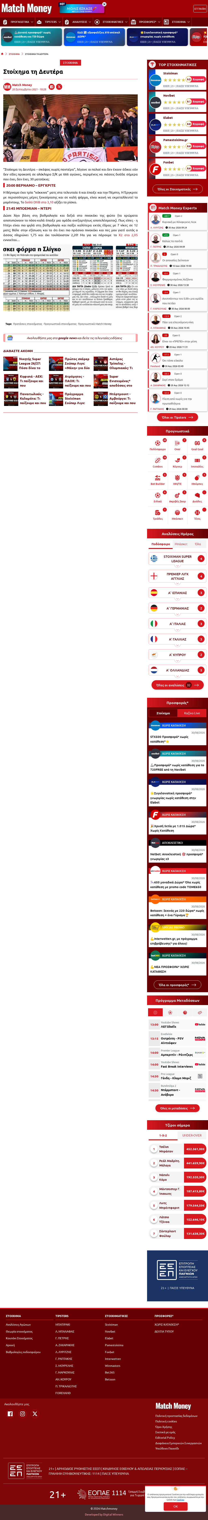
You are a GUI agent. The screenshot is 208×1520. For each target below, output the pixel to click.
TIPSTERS (61, 1316)
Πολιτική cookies (166, 1421)
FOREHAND (63, 1393)
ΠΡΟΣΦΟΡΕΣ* (164, 1316)
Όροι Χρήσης (163, 1427)
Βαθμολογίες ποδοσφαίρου (23, 1352)
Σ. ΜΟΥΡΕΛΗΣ (158, 285)
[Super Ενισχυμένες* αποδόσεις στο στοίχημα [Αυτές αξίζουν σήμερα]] (101, 381)
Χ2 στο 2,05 (128, 235)
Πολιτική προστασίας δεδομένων (176, 1415)
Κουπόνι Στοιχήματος (19, 1338)
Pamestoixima (114, 1345)
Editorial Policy (165, 1437)
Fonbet (168, 162)
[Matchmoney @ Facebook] (10, 1414)
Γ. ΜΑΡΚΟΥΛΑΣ (158, 308)
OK (175, 1506)
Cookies (180, 1499)
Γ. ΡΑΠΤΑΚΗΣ (157, 408)
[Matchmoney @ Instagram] (22, 1414)
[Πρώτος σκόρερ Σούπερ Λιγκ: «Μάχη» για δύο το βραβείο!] (56, 364)
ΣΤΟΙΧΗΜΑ (14, 54)
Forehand (155, 366)
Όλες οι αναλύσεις (173, 685)
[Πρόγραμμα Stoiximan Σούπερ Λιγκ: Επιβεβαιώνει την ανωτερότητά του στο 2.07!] (56, 399)
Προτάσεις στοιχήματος (27, 323)
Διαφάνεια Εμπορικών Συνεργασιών (178, 1443)
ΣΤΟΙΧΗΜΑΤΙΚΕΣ (116, 1316)
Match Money (22, 85)
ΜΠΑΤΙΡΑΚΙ (62, 1324)
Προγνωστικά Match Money (94, 323)
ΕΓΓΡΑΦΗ (200, 8)
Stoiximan (170, 73)
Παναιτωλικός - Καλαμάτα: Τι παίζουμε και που (33, 398)
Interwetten (113, 1358)
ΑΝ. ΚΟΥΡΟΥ (157, 346)
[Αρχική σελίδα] (2, 54)
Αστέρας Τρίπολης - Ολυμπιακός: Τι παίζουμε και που (122, 363)
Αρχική (10, 1345)
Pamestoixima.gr (175, 140)
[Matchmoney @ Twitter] (35, 1414)
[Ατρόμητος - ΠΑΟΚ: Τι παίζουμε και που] (56, 381)
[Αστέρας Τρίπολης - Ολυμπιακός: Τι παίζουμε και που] (101, 364)
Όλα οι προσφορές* (174, 984)
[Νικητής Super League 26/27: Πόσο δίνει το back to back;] (10, 364)
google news (67, 338)
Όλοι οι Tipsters (174, 417)
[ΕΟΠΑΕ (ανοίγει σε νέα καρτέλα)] (118, 1494)
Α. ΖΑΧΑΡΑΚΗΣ (158, 385)
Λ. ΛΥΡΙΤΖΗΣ (157, 227)
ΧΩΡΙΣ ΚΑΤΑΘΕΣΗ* (167, 1324)
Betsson (110, 1379)
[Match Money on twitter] (59, 87)
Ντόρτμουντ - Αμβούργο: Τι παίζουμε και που (122, 398)
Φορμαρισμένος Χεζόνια (177, 279)
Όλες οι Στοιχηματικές (174, 189)
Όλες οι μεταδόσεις (174, 1108)
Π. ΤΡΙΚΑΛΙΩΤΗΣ (159, 265)
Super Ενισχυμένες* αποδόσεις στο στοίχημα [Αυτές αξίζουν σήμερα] (122, 381)
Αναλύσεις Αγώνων (18, 1324)
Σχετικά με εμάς (165, 1432)
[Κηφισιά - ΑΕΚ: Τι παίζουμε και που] (11, 381)
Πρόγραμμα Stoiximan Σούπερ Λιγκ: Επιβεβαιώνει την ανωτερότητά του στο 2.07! (75, 398)
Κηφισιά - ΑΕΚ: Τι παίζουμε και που (31, 380)
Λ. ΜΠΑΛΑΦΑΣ (158, 327)
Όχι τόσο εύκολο (172, 360)
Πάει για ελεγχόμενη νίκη (177, 322)
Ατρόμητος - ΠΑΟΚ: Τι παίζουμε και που (78, 380)
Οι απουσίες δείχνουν (175, 260)
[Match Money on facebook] (52, 87)
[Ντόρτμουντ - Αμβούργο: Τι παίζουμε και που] (101, 399)
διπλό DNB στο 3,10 (39, 202)
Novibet (169, 95)
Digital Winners (113, 1514)
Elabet (168, 118)
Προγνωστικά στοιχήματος (60, 323)
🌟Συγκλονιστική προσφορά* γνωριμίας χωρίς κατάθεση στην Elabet (173, 797)
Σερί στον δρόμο (172, 379)
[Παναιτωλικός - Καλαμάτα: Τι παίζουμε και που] (11, 399)
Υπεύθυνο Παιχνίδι (167, 1448)
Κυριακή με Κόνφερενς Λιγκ (179, 222)
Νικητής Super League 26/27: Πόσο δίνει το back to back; (30, 363)
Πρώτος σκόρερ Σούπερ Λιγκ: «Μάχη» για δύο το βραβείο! (77, 363)
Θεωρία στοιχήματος (19, 1331)
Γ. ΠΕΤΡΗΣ (156, 246)
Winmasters (112, 1365)
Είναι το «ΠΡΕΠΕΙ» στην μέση (179, 341)
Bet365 (110, 1372)
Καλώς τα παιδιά (172, 241)
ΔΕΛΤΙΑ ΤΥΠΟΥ (164, 1331)
